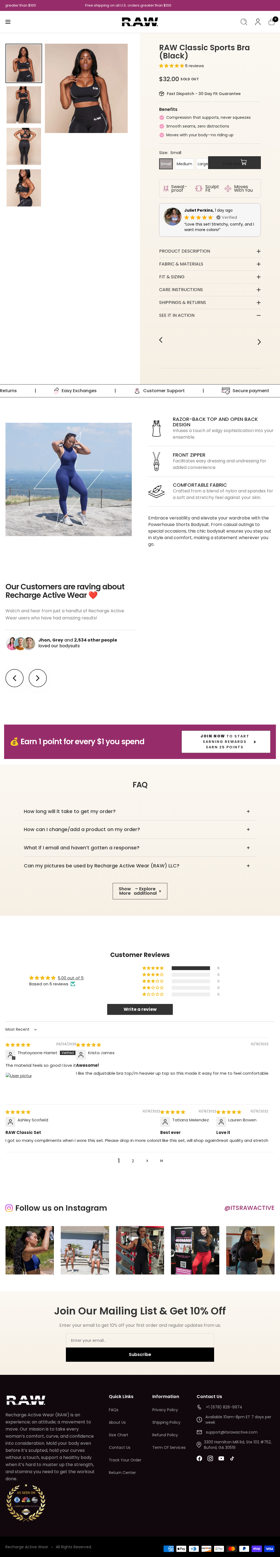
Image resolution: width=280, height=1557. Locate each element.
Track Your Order (125, 1460)
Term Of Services (169, 1447)
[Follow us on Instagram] (210, 1458)
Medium (184, 164)
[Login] (258, 22)
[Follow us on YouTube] (221, 1458)
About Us (117, 1422)
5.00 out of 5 (71, 978)
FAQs (113, 1410)
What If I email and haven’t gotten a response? (81, 847)
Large (203, 164)
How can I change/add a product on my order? (82, 829)
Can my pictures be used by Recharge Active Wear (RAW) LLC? (101, 865)
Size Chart (118, 1435)
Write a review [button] (140, 1009)
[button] (172, 66)
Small (166, 164)
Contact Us (119, 1447)
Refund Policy (165, 1435)
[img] (17, 1045)
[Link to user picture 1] (18, 1086)
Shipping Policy (166, 1422)
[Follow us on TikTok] (232, 1458)
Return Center (122, 1472)
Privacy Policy (165, 1410)
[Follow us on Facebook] (199, 1458)
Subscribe (140, 1354)
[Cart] (272, 22)
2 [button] (133, 1161)
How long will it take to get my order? (70, 811)
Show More (138, 891)
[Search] (244, 22)
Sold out (231, 164)
